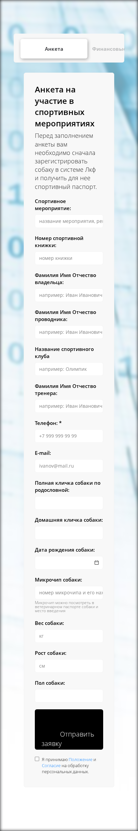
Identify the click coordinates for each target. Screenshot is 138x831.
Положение (80, 759)
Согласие (51, 765)
